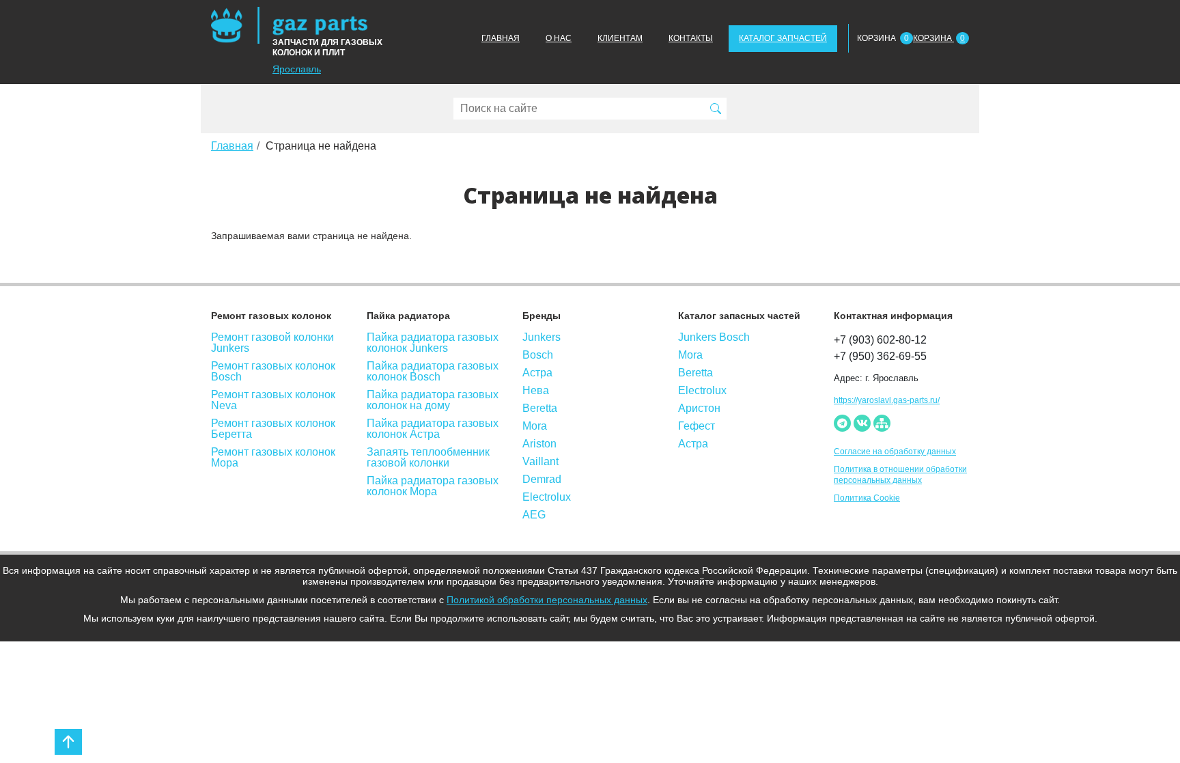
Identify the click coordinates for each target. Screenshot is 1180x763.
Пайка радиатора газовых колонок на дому (432, 400)
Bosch (537, 355)
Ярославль (296, 69)
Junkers (541, 337)
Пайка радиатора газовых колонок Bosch (432, 372)
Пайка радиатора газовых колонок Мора (432, 486)
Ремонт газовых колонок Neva (273, 400)
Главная (500, 38)
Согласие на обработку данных (895, 451)
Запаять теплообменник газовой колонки (428, 458)
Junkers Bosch (714, 337)
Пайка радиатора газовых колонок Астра (432, 429)
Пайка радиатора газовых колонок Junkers (432, 343)
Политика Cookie (867, 498)
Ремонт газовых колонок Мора (273, 458)
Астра (537, 372)
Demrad (541, 479)
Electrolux (546, 497)
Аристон (699, 408)
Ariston (539, 444)
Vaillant (540, 461)
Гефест (696, 426)
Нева (535, 390)
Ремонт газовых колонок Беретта (273, 429)
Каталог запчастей (783, 38)
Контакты (691, 38)
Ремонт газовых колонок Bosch (273, 372)
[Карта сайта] (881, 423)
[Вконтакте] (862, 423)
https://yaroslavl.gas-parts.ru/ (887, 400)
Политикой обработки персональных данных (547, 599)
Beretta (539, 408)
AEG (534, 515)
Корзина (939, 38)
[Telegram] (842, 423)
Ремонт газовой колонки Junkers (272, 343)
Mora (534, 426)
